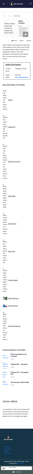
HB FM (10, 100)
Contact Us (7, 453)
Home (4, 16)
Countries (7, 447)
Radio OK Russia (13, 298)
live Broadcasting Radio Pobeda (23, 28)
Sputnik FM (11, 127)
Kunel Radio (11, 196)
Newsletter (7, 449)
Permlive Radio (13, 280)
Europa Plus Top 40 (14, 161)
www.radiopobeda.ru (22, 77)
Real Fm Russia (13, 306)
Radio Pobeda (22, 35)
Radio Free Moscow (14, 326)
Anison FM (11, 251)
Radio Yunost (12, 224)
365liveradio (20, 463)
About (6, 451)
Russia (9, 16)
